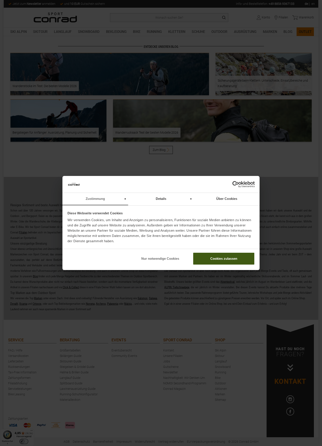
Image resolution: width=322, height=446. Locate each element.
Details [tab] (161, 199)
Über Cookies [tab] (226, 199)
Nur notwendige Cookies (160, 258)
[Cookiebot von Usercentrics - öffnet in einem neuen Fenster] (235, 184)
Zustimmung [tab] (95, 199)
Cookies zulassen (223, 258)
